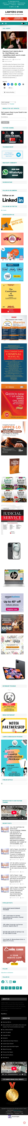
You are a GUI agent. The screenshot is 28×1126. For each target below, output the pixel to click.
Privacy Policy (9, 1111)
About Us (5, 3)
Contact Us (13, 4)
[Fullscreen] (25, 818)
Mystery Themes (17, 1110)
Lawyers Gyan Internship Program (11, 1046)
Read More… (4, 1013)
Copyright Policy (6, 1035)
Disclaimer (5, 1038)
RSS (22, 1113)
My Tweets (3, 210)
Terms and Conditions (8, 1054)
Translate (12, 104)
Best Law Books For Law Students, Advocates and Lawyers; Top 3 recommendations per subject (14, 1025)
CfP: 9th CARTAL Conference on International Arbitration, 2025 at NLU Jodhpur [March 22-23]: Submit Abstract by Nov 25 (18, 866)
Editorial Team (17, 59)
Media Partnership (21, 3)
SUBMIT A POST (21, 4)
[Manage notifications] (24, 1122)
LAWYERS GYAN (14, 12)
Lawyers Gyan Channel (8, 1043)
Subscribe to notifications (7, 972)
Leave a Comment (8, 61)
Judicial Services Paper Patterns (10, 1040)
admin (22, 845)
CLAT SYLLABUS (7, 1032)
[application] (14, 812)
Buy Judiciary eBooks (8, 1029)
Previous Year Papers (8, 1052)
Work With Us (6, 4)
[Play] (3, 818)
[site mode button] (22, 23)
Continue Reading (10, 92)
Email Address (4, 117)
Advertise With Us (12, 3)
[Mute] (22, 818)
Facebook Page (7, 182)
